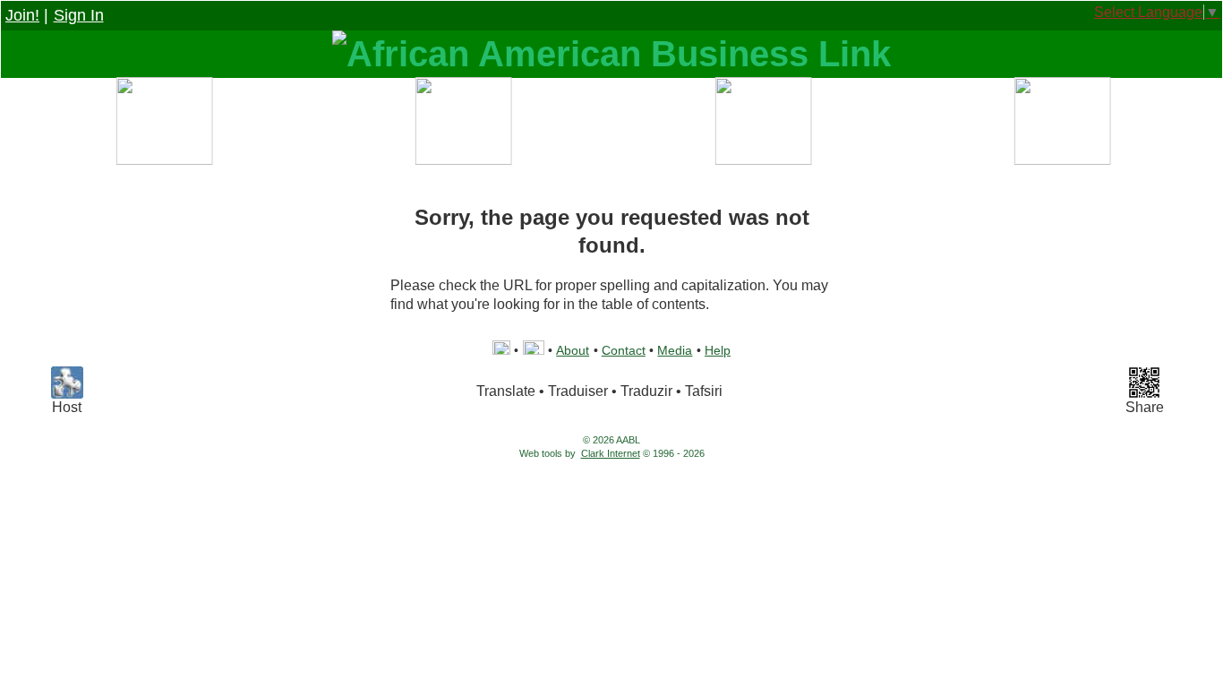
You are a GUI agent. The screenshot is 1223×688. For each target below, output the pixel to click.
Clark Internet (610, 453)
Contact (624, 350)
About (572, 350)
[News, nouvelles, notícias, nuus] (761, 125)
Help (718, 350)
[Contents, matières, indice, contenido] (162, 125)
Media (674, 350)
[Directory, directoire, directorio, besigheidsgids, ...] (462, 125)
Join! (22, 15)
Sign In (79, 15)
